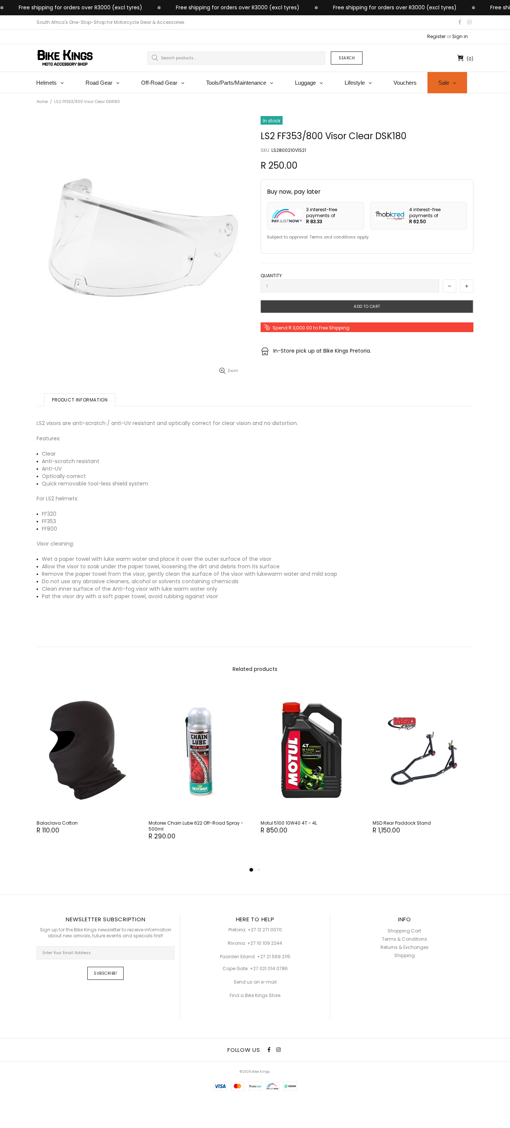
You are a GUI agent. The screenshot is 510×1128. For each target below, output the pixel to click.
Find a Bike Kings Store (255, 996)
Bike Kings (65, 58)
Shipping (404, 956)
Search (347, 58)
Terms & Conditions (404, 939)
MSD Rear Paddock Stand (402, 823)
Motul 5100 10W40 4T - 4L (289, 823)
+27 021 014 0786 (269, 969)
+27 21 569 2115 (273, 957)
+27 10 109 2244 (264, 943)
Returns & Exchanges (404, 947)
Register (436, 37)
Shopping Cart (404, 931)
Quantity (271, 276)
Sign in (460, 37)
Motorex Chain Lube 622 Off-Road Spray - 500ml (196, 826)
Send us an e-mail (255, 982)
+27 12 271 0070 (265, 930)
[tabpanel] (87, 767)
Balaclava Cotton (57, 823)
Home (42, 101)
